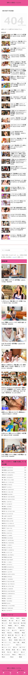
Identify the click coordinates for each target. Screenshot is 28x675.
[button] (25, 250)
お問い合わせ (21, 670)
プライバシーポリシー (7, 670)
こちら (13, 257)
